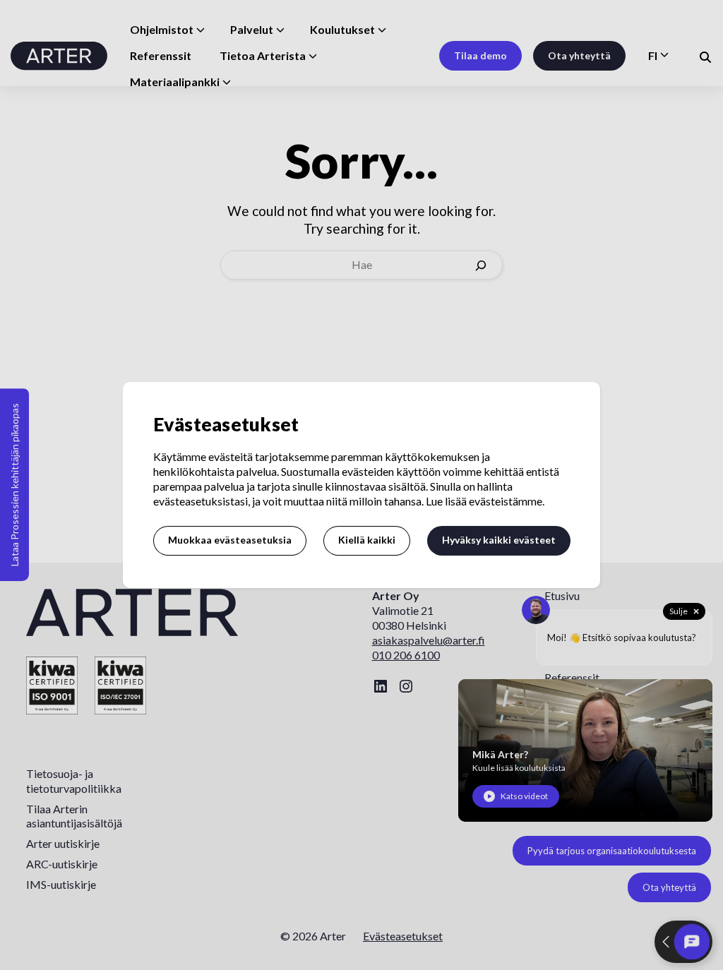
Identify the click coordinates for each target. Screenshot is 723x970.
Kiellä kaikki (366, 540)
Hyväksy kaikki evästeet (499, 540)
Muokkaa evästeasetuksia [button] (230, 540)
